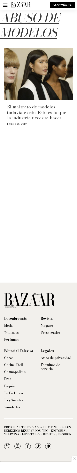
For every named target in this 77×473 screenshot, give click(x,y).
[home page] (20, 5)
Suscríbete (62, 5)
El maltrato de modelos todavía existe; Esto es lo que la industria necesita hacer (36, 112)
